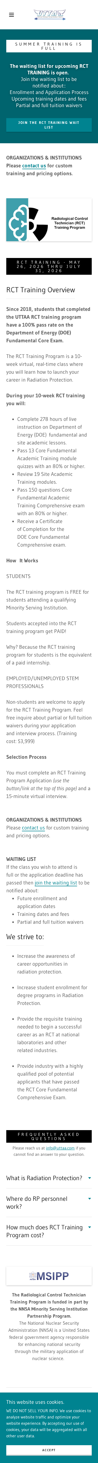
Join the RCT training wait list (49, 125)
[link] (50, 14)
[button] (11, 14)
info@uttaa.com (60, 1148)
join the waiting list (56, 882)
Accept (48, 1450)
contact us (33, 827)
